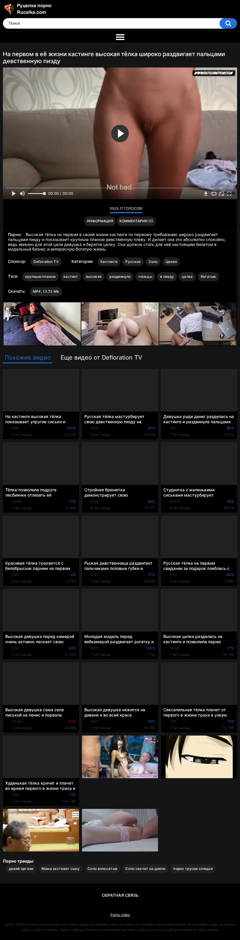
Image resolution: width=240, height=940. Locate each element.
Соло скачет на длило (145, 868)
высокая (94, 276)
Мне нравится (96, 210)
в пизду (167, 276)
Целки (171, 261)
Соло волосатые (102, 868)
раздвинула (120, 276)
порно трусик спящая (193, 868)
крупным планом (40, 276)
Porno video (120, 915)
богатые (208, 276)
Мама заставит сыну (61, 868)
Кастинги (108, 261)
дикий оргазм (21, 868)
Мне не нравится (103, 210)
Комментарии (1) (136, 221)
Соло (153, 261)
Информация (100, 221)
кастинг (71, 276)
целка (187, 276)
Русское (132, 261)
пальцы (145, 276)
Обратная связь (120, 895)
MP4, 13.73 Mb (46, 291)
